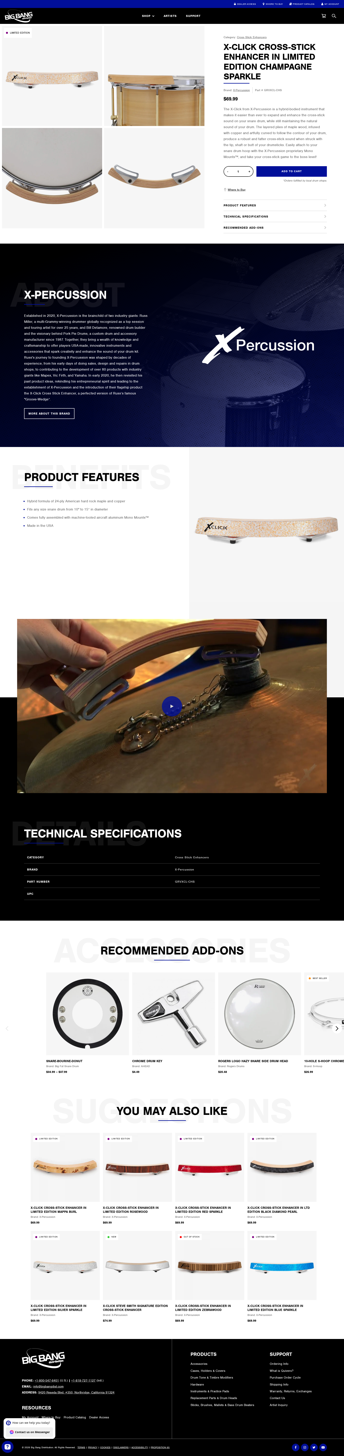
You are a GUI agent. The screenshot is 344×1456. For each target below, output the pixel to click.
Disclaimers (121, 1447)
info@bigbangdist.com (48, 1387)
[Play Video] (172, 706)
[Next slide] (337, 1028)
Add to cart (291, 171)
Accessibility (139, 1447)
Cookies (105, 1447)
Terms (81, 1447)
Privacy (92, 1447)
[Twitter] (314, 1447)
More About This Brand (49, 413)
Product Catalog (304, 4)
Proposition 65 (160, 1447)
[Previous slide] (7, 1028)
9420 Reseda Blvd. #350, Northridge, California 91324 (76, 1393)
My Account (331, 4)
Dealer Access (246, 4)
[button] (324, 16)
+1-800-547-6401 (47, 1381)
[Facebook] (295, 1447)
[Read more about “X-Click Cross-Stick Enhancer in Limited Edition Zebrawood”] (210, 1292)
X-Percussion (241, 90)
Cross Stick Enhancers (252, 37)
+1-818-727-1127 (83, 1381)
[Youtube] (323, 1447)
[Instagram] (305, 1447)
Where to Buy (274, 4)
